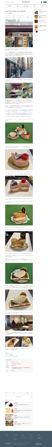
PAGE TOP (26, 432)
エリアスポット (15, 438)
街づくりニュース (24, 438)
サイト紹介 (31, 438)
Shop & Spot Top (19, 396)
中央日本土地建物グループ (39, 444)
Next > (32, 396)
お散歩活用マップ (15, 439)
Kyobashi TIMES (26, 2)
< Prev (6, 396)
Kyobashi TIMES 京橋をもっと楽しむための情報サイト (8, 444)
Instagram (41, 438)
